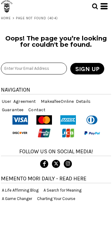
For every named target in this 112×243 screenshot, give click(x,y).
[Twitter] (56, 164)
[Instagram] (68, 164)
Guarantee (12, 109)
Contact (36, 109)
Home (6, 18)
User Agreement (19, 101)
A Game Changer (17, 198)
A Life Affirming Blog (20, 190)
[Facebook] (44, 164)
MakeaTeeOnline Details (66, 101)
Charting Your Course (56, 198)
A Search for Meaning (63, 190)
